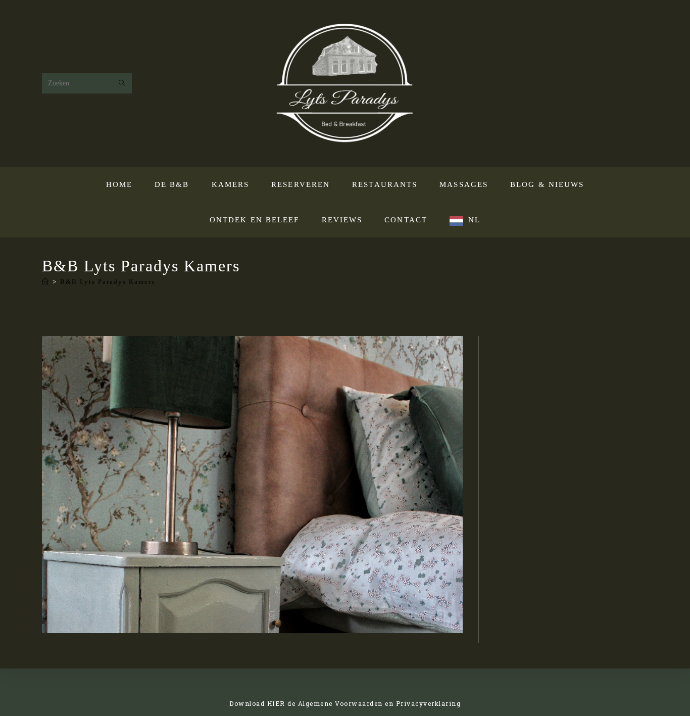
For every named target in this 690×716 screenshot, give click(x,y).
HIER (276, 703)
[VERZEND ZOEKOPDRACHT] (122, 83)
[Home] (46, 281)
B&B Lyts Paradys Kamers (107, 281)
